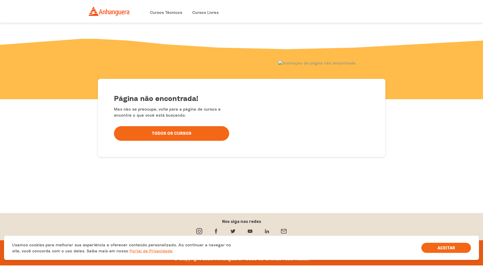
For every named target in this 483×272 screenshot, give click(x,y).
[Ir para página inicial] (109, 11)
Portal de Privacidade (151, 250)
